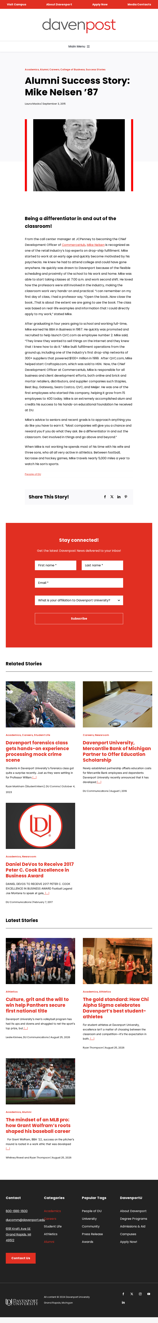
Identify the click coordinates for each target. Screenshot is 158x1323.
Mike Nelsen (96, 245)
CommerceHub (73, 245)
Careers (54, 69)
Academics (32, 69)
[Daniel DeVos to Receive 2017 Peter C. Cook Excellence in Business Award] (40, 805)
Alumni (44, 69)
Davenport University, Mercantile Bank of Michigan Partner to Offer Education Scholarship (117, 751)
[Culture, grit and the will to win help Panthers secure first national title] (40, 941)
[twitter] (132, 1294)
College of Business (72, 69)
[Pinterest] (125, 497)
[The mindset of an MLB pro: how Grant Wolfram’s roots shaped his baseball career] (40, 1061)
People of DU (33, 474)
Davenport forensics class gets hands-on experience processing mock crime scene (37, 751)
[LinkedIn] (118, 497)
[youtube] (148, 1294)
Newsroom (102, 735)
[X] (111, 497)
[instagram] (140, 1294)
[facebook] (123, 1294)
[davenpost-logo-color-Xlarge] (79, 20)
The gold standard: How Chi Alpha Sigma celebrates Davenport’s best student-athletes (116, 1008)
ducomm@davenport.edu (25, 1220)
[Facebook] (105, 497)
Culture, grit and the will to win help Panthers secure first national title (37, 1005)
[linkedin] (123, 1302)
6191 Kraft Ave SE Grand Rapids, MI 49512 (18, 1234)
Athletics (12, 991)
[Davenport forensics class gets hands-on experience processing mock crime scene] (40, 684)
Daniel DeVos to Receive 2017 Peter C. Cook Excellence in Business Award (40, 870)
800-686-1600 (17, 1211)
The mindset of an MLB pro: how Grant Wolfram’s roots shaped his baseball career (38, 1125)
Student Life (42, 735)
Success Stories (95, 69)
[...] (34, 777)
